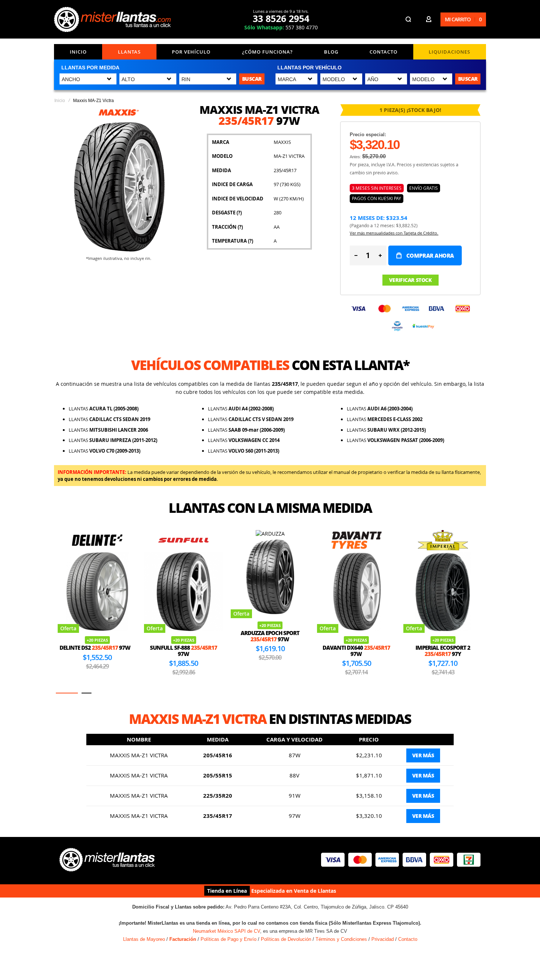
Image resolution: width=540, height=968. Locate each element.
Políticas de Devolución (286, 939)
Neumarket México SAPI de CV (226, 931)
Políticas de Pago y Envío (228, 939)
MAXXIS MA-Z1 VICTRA (139, 755)
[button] (67, 693)
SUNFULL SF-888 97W (183, 650)
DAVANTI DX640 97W (356, 650)
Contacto (383, 51)
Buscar (252, 78)
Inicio (78, 51)
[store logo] (112, 19)
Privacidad (382, 939)
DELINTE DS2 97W (95, 647)
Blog (331, 51)
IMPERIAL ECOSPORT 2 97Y (442, 650)
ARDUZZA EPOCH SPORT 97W (270, 636)
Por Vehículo (191, 51)
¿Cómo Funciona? (267, 51)
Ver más (423, 755)
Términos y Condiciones (341, 939)
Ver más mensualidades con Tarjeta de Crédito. (394, 233)
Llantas (129, 51)
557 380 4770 (281, 27)
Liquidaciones (449, 51)
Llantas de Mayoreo (144, 939)
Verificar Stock (410, 279)
